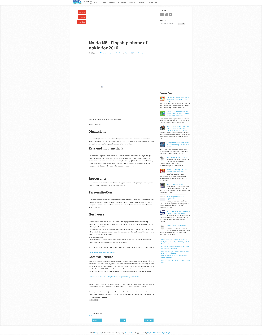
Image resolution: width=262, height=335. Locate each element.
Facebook (162, 14)
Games (141, 2)
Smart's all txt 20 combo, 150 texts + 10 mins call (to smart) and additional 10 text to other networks (178, 114)
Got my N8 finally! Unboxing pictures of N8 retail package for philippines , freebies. (178, 145)
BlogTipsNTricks (153, 333)
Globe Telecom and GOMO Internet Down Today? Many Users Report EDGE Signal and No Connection (175, 242)
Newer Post (97, 320)
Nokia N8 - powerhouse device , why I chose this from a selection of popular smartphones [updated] (178, 128)
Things (132, 2)
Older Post (148, 320)
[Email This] (90, 300)
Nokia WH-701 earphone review (177, 157)
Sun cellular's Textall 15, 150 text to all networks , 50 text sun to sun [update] (178, 99)
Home (96, 2)
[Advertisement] (113, 8)
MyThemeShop (129, 333)
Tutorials (81, 22)
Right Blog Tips (167, 333)
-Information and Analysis (109, 53)
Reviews (82, 12)
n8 (125, 53)
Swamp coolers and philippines (176, 226)
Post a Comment (94, 316)
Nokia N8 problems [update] (175, 184)
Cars (104, 2)
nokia (128, 53)
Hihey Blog (98, 333)
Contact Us (152, 2)
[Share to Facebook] (95, 300)
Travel (112, 2)
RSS (166, 14)
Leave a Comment (138, 53)
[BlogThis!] (92, 300)
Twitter (170, 14)
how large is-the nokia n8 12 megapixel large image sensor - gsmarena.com (114, 276)
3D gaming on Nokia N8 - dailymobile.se (102, 252)
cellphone (120, 53)
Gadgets (122, 2)
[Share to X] (94, 300)
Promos (82, 17)
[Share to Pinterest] (97, 300)
